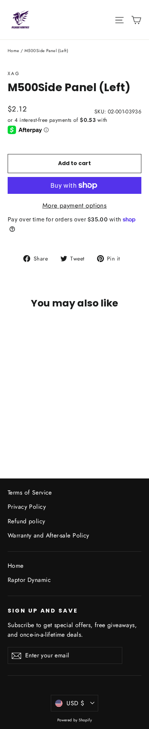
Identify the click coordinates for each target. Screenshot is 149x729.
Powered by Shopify (74, 720)
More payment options (74, 205)
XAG (13, 73)
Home (13, 51)
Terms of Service (30, 492)
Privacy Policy (27, 506)
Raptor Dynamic (29, 579)
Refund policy (26, 521)
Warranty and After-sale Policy (48, 535)
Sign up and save (43, 610)
